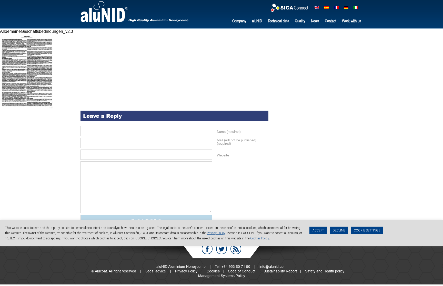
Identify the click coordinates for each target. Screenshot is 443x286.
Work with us (351, 20)
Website (223, 155)
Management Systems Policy (221, 276)
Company (239, 20)
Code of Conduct (241, 271)
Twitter (221, 248)
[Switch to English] (317, 7)
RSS (235, 248)
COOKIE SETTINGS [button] (367, 230)
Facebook (207, 248)
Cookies (213, 271)
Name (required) (228, 131)
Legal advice (155, 271)
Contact (330, 20)
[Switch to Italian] (356, 7)
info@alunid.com (273, 266)
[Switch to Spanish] (326, 7)
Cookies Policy (259, 238)
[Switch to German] (346, 7)
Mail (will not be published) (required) (236, 142)
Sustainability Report (280, 271)
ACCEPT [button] (318, 230)
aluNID (104, 11)
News (315, 20)
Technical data (278, 20)
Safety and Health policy (324, 271)
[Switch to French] (336, 7)
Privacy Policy (186, 271)
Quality (300, 20)
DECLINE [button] (339, 230)
